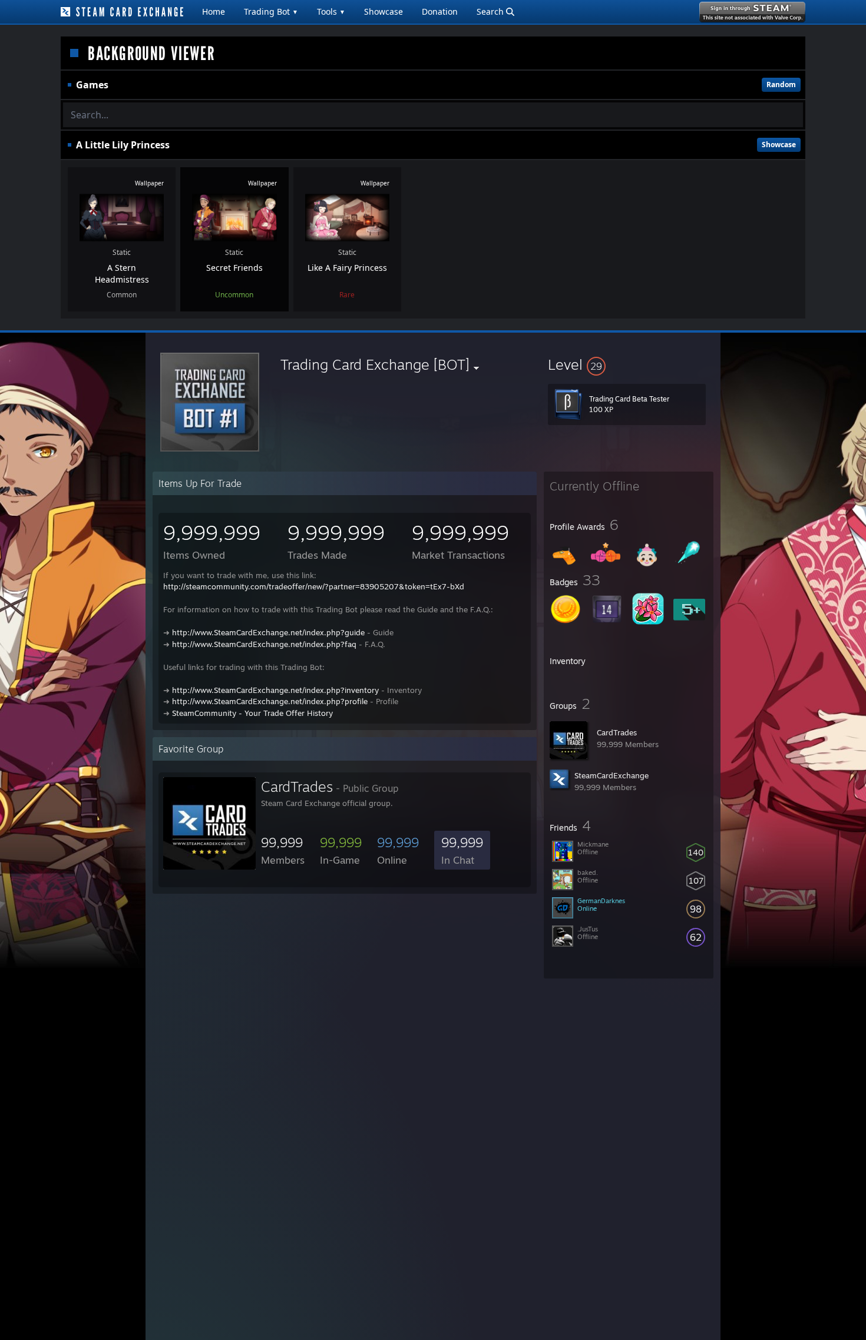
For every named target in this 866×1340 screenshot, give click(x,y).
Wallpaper (149, 183)
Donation (440, 11)
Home (213, 11)
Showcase (383, 11)
